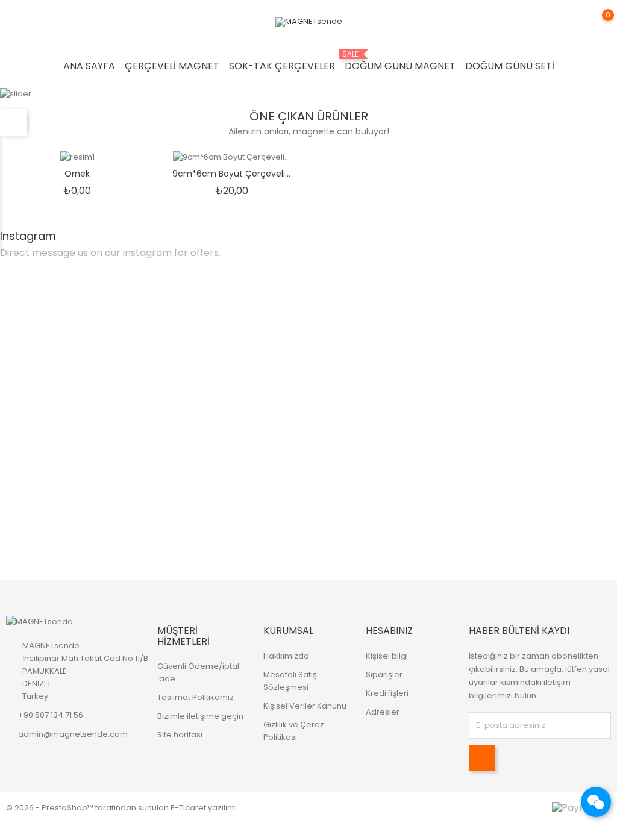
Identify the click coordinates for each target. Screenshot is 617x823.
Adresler (382, 712)
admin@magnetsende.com (73, 734)
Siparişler (384, 674)
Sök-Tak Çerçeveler (282, 66)
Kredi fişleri (387, 693)
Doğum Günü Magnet (400, 61)
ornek (77, 173)
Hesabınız (389, 630)
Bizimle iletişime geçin (200, 716)
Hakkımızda (286, 656)
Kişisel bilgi (387, 656)
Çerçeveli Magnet (172, 66)
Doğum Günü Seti (509, 66)
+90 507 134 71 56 (50, 715)
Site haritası (179, 734)
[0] (596, 23)
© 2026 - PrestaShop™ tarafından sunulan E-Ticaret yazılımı (121, 807)
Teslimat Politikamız (195, 697)
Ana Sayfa (89, 66)
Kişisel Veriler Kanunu (304, 706)
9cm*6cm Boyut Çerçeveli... (231, 173)
